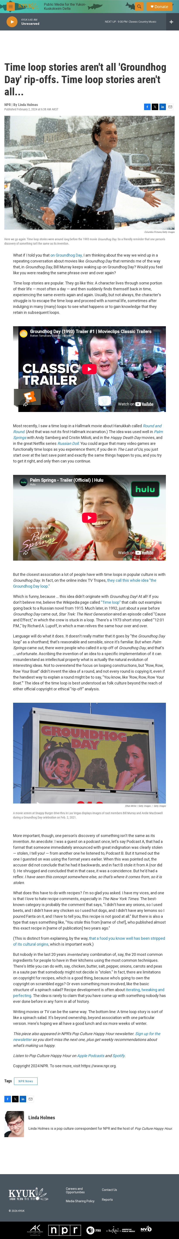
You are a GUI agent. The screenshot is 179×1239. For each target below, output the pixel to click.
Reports (107, 1199)
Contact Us (109, 1190)
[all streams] (172, 21)
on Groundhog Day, (66, 255)
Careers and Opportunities (75, 1190)
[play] (12, 21)
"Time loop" (111, 602)
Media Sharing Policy (80, 1201)
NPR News (26, 1081)
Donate (161, 6)
